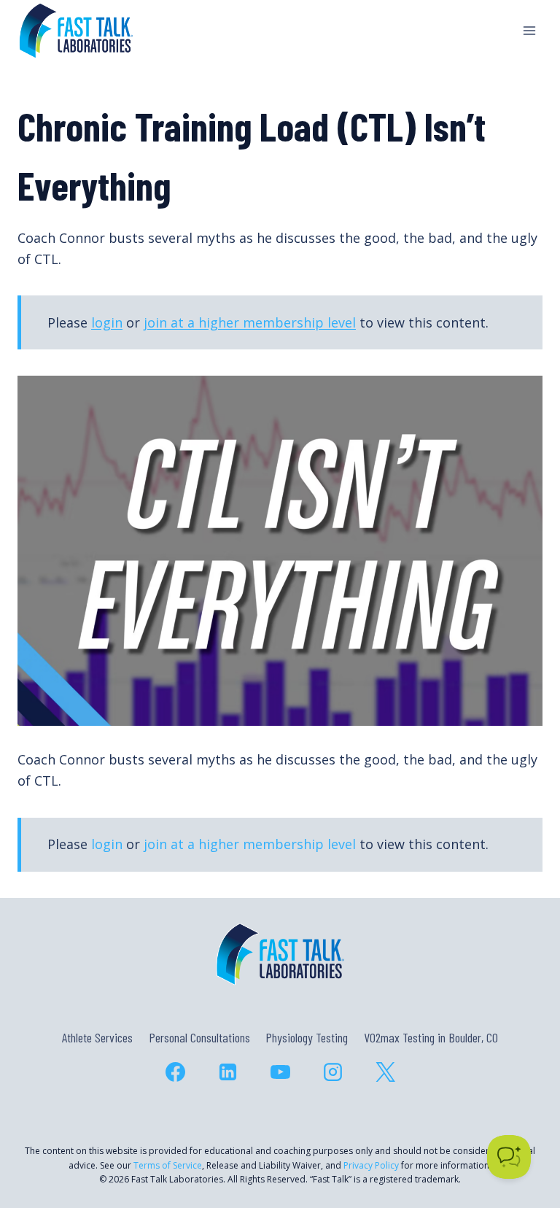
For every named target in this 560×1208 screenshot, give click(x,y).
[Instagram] (332, 1071)
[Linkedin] (227, 1071)
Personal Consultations (199, 1037)
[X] (385, 1071)
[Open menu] (529, 30)
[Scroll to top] (522, 1134)
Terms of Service (167, 1165)
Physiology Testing (306, 1037)
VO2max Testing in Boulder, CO (431, 1037)
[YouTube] (280, 1071)
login (106, 322)
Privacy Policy (371, 1165)
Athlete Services (97, 1037)
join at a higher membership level (250, 322)
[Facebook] (175, 1071)
